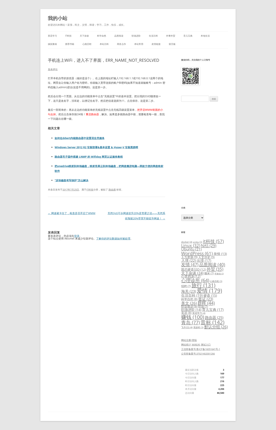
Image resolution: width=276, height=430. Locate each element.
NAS (208, 245)
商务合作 (121, 44)
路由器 (112, 189)
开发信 (219, 273)
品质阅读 (118, 35)
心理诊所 (195, 280)
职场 (203, 306)
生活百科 (153, 35)
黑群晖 (198, 327)
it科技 (213, 241)
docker (186, 242)
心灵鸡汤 (190, 276)
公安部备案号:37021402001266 (198, 353)
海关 (188, 291)
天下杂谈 (84, 35)
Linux (190, 245)
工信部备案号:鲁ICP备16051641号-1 (200, 349)
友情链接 (156, 44)
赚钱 (192, 317)
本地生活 (205, 35)
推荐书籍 (69, 44)
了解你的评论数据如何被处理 (113, 238)
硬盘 (210, 295)
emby (197, 241)
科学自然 (101, 35)
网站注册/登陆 (189, 340)
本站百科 (104, 44)
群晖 (206, 303)
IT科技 (68, 35)
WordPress (197, 253)
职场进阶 (136, 35)
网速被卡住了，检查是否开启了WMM (71, 213)
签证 (205, 298)
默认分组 (216, 326)
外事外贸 (170, 35)
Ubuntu (191, 249)
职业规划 (189, 306)
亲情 (220, 254)
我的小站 (57, 18)
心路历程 (86, 44)
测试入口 (206, 344)
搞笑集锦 (52, 44)
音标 (212, 322)
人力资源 (189, 257)
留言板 (172, 44)
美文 (189, 303)
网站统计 (186, 344)
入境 (188, 260)
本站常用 (138, 44)
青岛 (190, 322)
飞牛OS (187, 327)
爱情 (209, 290)
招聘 (186, 286)
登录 (76, 236)
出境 (204, 260)
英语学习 (52, 35)
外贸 (215, 269)
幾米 (209, 273)
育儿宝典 (187, 35)
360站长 (196, 344)
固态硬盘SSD (193, 269)
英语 (186, 313)
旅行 (203, 285)
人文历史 (206, 257)
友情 (189, 264)
